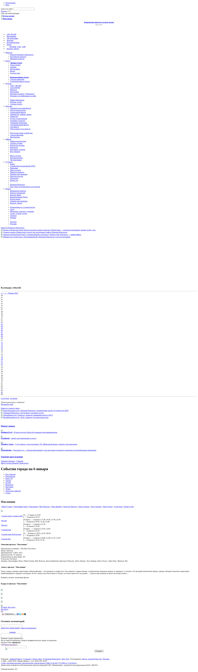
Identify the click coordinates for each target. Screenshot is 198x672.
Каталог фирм (15, 195)
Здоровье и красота (17, 121)
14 (2, 347)
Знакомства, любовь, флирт (21, 114)
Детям (8, 489)
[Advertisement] (14, 261)
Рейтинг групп (16, 102)
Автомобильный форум (19, 125)
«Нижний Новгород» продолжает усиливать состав (23, 413)
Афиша (8, 139)
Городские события (13, 491)
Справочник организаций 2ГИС (22, 166)
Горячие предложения (18, 174)
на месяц (13, 398)
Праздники (14, 92)
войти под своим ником (10, 628)
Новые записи (8, 426)
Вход (7, 5)
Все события (15, 152)
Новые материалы (17, 100)
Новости (9, 53)
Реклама (13, 224)
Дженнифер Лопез (20, 507)
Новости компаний (17, 193)
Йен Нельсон (44, 507)
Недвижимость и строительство (22, 207)
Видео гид (14, 180)
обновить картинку (9, 645)
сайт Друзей (11, 34)
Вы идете (11, 607)
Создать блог (15, 73)
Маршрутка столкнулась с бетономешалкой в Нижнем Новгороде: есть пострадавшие (36, 237)
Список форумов (16, 135)
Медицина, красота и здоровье (22, 211)
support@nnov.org (95, 659)
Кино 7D (9, 479)
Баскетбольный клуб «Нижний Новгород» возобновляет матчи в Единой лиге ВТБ (36, 411)
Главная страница (8, 461)
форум (84, 659)
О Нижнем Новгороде (52, 659)
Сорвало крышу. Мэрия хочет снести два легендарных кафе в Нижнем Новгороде (35, 232)
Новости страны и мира (10, 408)
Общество (14, 117)
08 (2, 334)
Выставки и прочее (17, 150)
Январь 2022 (13, 293)
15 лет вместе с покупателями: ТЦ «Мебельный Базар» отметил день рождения (46, 444)
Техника (13, 216)
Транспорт (14, 178)
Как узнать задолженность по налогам (25, 187)
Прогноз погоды (16, 176)
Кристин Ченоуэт (70, 507)
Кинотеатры (10, 476)
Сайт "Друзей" (16, 86)
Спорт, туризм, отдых (18, 213)
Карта (9, 45)
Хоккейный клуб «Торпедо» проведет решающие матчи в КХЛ (28, 415)
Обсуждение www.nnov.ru (20, 129)
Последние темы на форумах (21, 133)
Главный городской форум (20, 108)
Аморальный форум (18, 112)
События (19, 461)
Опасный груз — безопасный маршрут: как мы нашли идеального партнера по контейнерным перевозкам (54, 450)
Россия (4, 521)
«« (2, 293)
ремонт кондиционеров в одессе (23, 438)
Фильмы (13, 47)
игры (19, 47)
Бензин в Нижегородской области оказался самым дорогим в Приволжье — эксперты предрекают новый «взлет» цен (49, 230)
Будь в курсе (99, 24)
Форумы (10, 40)
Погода (4, 11)
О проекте (27, 659)
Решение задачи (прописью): (12, 638)
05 (2, 328)
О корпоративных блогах (20, 81)
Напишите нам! (7, 404)
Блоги (8, 61)
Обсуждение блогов (18, 110)
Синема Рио (6, 539)
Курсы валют (15, 199)
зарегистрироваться (28, 628)
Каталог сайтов (13, 49)
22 (2, 363)
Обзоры (13, 218)
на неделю (5, 398)
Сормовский (6, 530)
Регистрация (10, 3)
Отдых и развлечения (18, 119)
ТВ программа (12, 38)
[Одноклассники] (22, 614)
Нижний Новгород (17, 185)
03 (2, 324)
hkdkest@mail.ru (16, 659)
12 (2, 343)
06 (2, 330)
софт (24, 47)
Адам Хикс (118, 507)
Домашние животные (18, 123)
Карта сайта (37, 659)
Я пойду (4, 607)
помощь (12, 632)
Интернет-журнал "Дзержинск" (22, 94)
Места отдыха (15, 156)
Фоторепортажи (13, 42)
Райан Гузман (6, 507)
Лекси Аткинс (83, 507)
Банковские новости (18, 191)
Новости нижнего (17, 172)
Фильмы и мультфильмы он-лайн (23, 96)
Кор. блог (65, 659)
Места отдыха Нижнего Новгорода (14, 463)
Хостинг (13, 222)
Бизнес (8, 189)
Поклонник (33, 507)
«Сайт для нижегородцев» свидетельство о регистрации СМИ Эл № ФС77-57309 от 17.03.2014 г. (39, 663)
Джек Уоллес (108, 507)
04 (2, 326)
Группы (9, 83)
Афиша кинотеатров (18, 141)
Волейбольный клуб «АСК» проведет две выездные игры (25, 417)
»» (5, 293)
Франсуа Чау (129, 507)
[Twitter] (20, 614)
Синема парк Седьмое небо (12, 516)
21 (2, 361)
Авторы (13, 67)
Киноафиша (11, 36)
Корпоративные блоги (19, 197)
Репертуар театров (17, 145)
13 (2, 345)
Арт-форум (14, 127)
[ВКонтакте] (18, 614)
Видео (12, 71)
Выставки (9, 487)
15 (2, 349)
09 (2, 336)
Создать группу (16, 104)
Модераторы (15, 137)
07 (2, 332)
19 (2, 357)
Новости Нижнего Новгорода (21, 55)
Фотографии (15, 69)
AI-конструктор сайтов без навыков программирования (35, 432)
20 (2, 359)
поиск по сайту (7, 9)
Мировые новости (17, 59)
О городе (9, 162)
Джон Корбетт (56, 507)
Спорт (8, 493)
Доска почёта (15, 65)
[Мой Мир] (25, 614)
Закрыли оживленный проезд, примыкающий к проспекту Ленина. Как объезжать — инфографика (42, 235)
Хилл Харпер (96, 507)
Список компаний (17, 79)
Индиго (4, 525)
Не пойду (4, 609)
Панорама (14, 168)
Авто (12, 209)
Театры (8, 481)
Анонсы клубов (16, 143)
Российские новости (18, 57)
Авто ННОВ (15, 88)
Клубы (8, 483)
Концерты (14, 147)
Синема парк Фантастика (11, 534)
